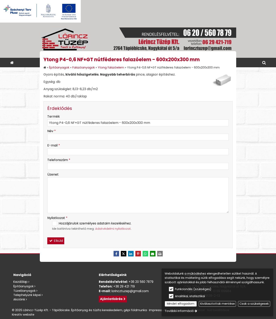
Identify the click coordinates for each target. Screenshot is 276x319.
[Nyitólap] (138, 40)
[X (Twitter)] (123, 254)
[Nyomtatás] (160, 254)
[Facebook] (116, 254)
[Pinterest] (138, 254)
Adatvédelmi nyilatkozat (113, 229)
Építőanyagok (23, 286)
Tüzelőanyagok (24, 291)
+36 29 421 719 (124, 286)
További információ (179, 311)
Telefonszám (58, 160)
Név (51, 131)
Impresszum (158, 310)
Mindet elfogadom (180, 304)
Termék (53, 116)
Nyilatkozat (57, 218)
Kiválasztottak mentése (217, 304)
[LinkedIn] (130, 254)
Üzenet (53, 174)
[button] (264, 62)
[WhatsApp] (145, 254)
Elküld (58, 240)
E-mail (53, 145)
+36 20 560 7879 (141, 282)
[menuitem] (12, 62)
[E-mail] (152, 254)
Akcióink (19, 299)
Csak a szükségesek (254, 304)
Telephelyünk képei (27, 295)
